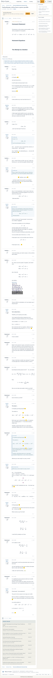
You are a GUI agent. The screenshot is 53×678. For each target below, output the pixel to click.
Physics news (4, 58)
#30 (33, 588)
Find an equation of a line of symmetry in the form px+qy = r (14, 633)
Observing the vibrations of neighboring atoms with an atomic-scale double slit (18, 62)
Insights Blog (19, 1)
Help (48, 674)
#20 (33, 395)
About (40, 674)
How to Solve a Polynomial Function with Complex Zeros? (14, 653)
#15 (33, 309)
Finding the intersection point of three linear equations (13, 645)
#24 (33, 492)
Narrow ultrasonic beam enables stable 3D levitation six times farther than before (19, 63)
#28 (33, 559)
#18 (33, 357)
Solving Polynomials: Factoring (9, 637)
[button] (22, 1)
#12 (33, 250)
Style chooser (5, 674)
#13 (33, 260)
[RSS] (50, 674)
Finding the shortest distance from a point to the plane (13, 662)
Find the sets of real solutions (8, 629)
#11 (33, 204)
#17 (33, 342)
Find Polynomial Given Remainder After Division (12, 641)
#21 (33, 403)
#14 (33, 299)
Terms (43, 674)
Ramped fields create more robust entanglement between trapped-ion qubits (18, 60)
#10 (33, 188)
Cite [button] (32, 52)
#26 (33, 517)
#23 (33, 464)
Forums (25, 1)
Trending (31, 1)
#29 (33, 576)
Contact (37, 674)
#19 (33, 367)
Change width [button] (11, 674)
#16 (33, 334)
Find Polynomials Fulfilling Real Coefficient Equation (13, 649)
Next (10, 18)
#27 (33, 540)
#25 (33, 502)
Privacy (46, 674)
